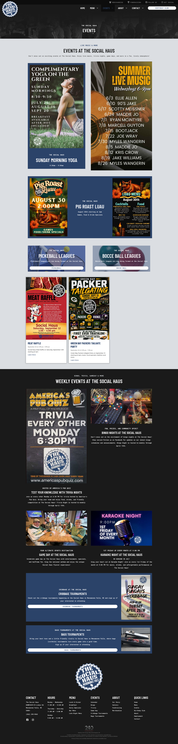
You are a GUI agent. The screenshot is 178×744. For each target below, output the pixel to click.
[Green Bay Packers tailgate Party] (89, 308)
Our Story (116, 702)
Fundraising (117, 708)
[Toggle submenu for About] (126, 8)
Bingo (93, 705)
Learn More (32, 355)
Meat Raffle (34, 343)
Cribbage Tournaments (99, 713)
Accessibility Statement (86, 738)
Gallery (115, 705)
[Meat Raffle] (46, 308)
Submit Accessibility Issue (99, 738)
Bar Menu (72, 710)
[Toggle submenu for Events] (112, 8)
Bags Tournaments (97, 716)
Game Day (94, 710)
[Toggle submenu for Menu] (97, 8)
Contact (137, 719)
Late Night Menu (75, 713)
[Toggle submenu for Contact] (142, 8)
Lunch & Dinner (75, 702)
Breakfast (73, 705)
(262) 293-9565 (32, 714)
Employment (138, 716)
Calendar (94, 702)
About (136, 713)
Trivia (93, 708)
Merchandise (117, 710)
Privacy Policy (75, 738)
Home (136, 702)
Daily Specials (75, 708)
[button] (162, 8)
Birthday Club (139, 710)
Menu (135, 705)
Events (136, 708)
